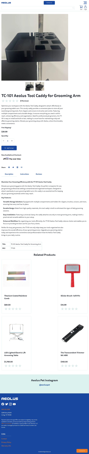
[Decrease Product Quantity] (3, 122)
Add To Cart (10, 129)
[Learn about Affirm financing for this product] (11, 140)
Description (9, 155)
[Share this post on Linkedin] (17, 148)
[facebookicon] (2, 385)
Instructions (24, 155)
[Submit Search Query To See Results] (73, 8)
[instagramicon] (10, 385)
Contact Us (49, 3)
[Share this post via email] (21, 148)
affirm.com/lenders (6, 405)
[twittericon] (6, 386)
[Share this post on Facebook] (9, 148)
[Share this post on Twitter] (13, 148)
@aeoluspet (44, 366)
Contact (4, 420)
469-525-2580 (5, 391)
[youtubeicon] (14, 386)
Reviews (39, 155)
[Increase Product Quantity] (12, 122)
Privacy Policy (6, 424)
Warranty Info (6, 427)
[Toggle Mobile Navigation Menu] (85, 3)
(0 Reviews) (24, 82)
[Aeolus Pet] (6, 3)
